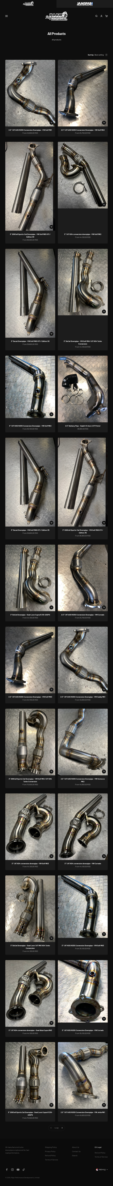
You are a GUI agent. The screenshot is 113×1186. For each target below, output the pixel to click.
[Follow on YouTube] (18, 1169)
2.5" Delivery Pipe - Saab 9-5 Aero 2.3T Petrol (82, 426)
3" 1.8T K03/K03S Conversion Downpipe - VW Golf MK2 (30, 426)
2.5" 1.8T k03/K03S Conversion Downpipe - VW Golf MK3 (30, 697)
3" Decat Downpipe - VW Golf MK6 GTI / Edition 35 (30, 530)
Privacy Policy (50, 1151)
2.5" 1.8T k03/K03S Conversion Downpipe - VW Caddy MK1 (82, 697)
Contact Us (76, 1151)
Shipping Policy (51, 1147)
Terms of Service (51, 1160)
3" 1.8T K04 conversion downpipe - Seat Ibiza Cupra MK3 (30, 1030)
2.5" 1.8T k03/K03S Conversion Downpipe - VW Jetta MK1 (83, 1112)
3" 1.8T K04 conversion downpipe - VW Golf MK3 (30, 863)
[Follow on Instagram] (12, 1169)
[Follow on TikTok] (23, 1169)
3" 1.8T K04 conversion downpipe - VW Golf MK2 (82, 234)
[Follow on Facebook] (6, 1169)
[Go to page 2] (62, 1128)
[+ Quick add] (51, 123)
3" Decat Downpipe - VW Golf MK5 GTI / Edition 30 (30, 341)
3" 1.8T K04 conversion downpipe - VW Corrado (83, 863)
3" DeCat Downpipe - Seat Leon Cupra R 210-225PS (30, 615)
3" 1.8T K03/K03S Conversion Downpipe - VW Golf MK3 (83, 945)
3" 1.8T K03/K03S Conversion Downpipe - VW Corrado (83, 1030)
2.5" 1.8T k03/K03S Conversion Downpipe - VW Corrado (82, 615)
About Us (75, 1147)
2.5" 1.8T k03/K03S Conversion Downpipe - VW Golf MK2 (83, 130)
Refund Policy (50, 1155)
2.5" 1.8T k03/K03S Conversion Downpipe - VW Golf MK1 (30, 130)
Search (74, 1155)
